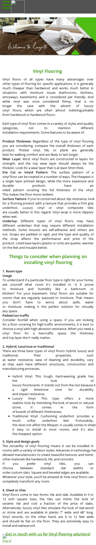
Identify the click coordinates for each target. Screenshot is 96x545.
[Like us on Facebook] (6, 538)
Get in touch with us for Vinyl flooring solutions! (48, 533)
